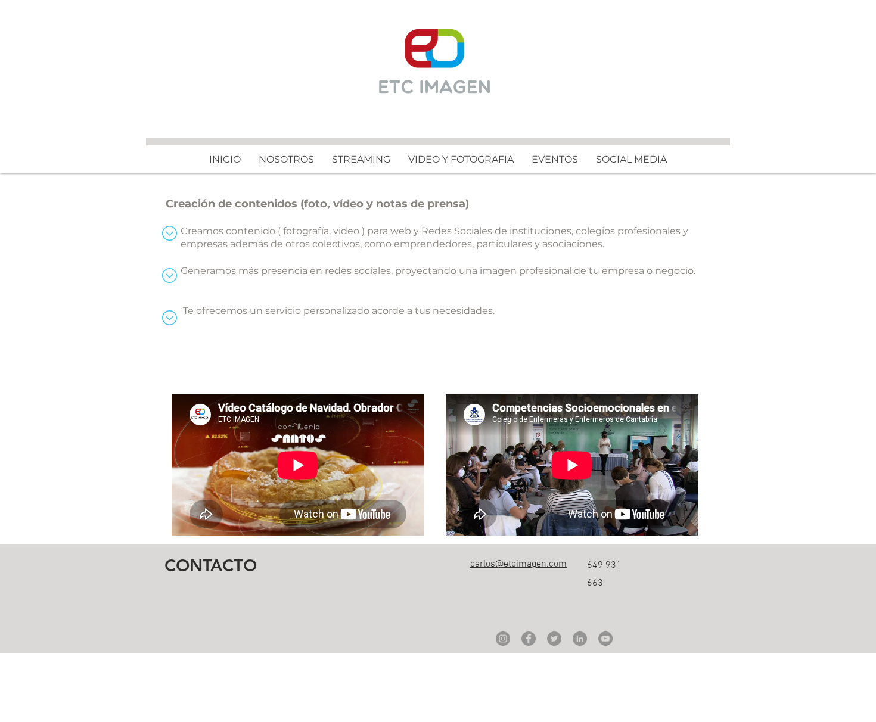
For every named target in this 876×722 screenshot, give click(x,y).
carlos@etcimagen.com (518, 564)
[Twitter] (554, 638)
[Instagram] (503, 638)
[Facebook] (528, 638)
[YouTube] (605, 638)
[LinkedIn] (580, 638)
